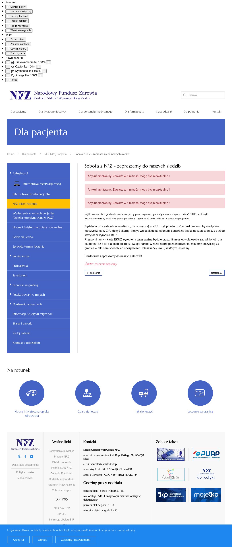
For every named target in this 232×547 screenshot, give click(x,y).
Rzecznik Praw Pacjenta (61, 484)
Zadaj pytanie (21, 333)
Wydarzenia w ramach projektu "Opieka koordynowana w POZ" (33, 215)
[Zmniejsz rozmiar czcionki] (7, 67)
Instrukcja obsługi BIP (61, 519)
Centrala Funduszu (61, 473)
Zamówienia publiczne (61, 451)
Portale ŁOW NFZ (61, 468)
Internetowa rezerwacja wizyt (42, 183)
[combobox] (203, 95)
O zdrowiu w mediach (27, 304)
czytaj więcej (172, 454)
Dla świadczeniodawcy (53, 111)
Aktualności (20, 173)
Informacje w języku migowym (33, 314)
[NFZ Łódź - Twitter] (19, 456)
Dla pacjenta (18, 111)
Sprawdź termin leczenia (28, 246)
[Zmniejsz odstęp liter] (7, 75)
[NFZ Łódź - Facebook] (25, 456)
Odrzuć (42, 539)
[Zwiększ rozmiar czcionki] (38, 67)
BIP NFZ (62, 514)
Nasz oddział (164, 111)
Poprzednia (94, 272)
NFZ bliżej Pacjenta (25, 203)
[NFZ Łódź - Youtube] (32, 456)
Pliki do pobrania (61, 462)
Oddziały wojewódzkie (61, 479)
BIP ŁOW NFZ (61, 508)
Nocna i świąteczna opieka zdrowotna (37, 227)
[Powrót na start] (88, 95)
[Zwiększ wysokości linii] (44, 71)
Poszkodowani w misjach (29, 294)
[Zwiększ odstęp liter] (40, 75)
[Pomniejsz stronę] (7, 62)
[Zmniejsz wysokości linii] (7, 71)
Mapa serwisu (25, 478)
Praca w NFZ (61, 456)
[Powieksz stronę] (48, 62)
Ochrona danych (61, 490)
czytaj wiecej (172, 474)
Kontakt (216, 111)
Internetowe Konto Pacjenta (31, 194)
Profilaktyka (20, 266)
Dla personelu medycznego (95, 111)
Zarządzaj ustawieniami (75, 539)
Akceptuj (18, 539)
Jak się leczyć (21, 256)
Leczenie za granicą (25, 285)
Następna (216, 272)
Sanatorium (20, 275)
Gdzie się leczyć (23, 237)
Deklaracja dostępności (25, 464)
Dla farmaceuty (134, 111)
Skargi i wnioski (22, 323)
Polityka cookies (25, 472)
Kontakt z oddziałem (26, 342)
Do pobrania (191, 111)
